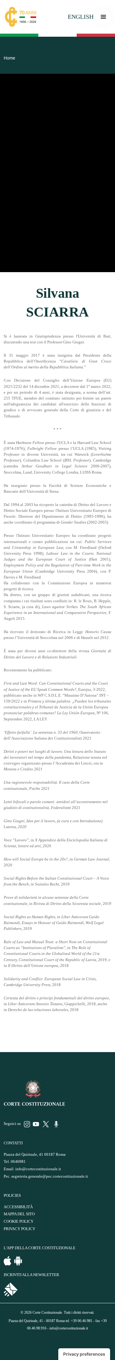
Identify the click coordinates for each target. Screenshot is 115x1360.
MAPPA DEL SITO (19, 1214)
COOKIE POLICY (18, 1221)
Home (9, 58)
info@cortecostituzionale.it (38, 1169)
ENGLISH (81, 16)
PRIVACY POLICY (19, 1229)
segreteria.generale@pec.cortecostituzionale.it (49, 1176)
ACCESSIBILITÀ (18, 1207)
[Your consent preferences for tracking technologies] (84, 1354)
